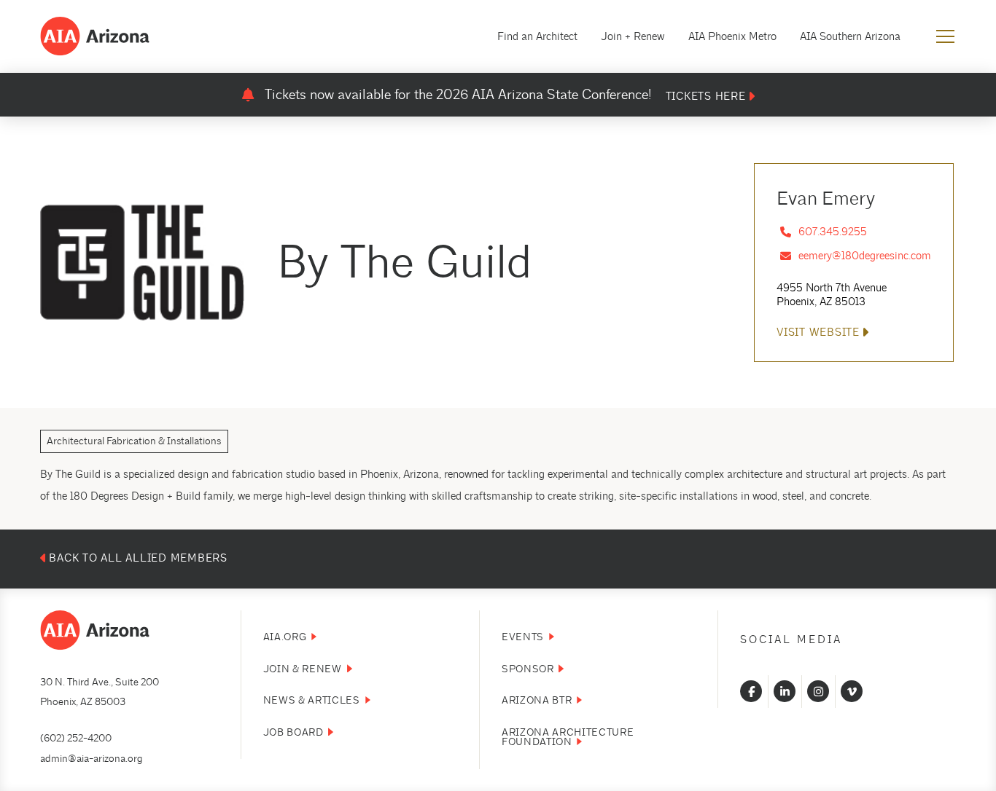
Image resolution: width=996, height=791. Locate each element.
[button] (945, 36)
